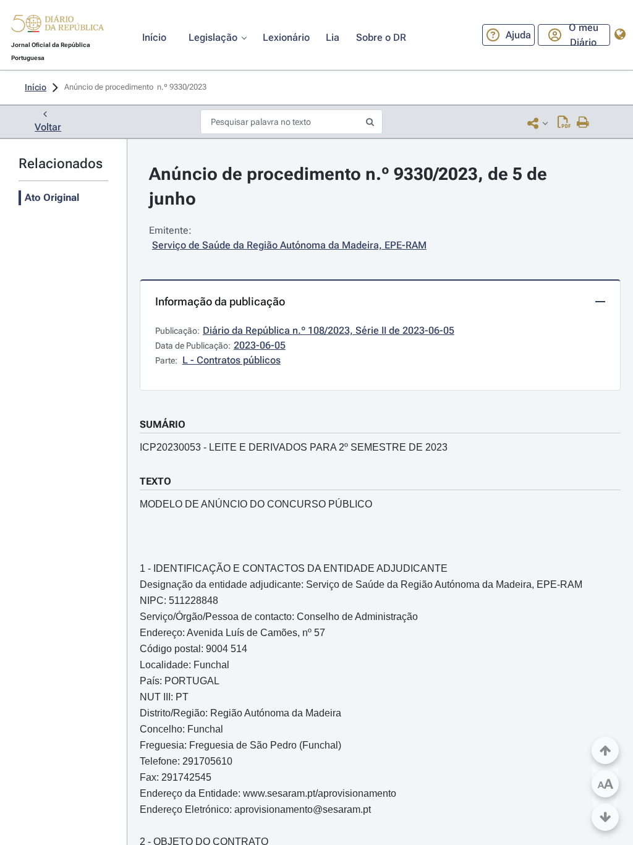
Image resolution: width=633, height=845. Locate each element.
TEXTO (155, 481)
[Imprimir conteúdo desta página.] (583, 123)
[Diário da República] (57, 26)
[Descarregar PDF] (564, 123)
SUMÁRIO (162, 424)
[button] (57, 25)
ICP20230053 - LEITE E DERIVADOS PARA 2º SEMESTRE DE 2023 (294, 447)
